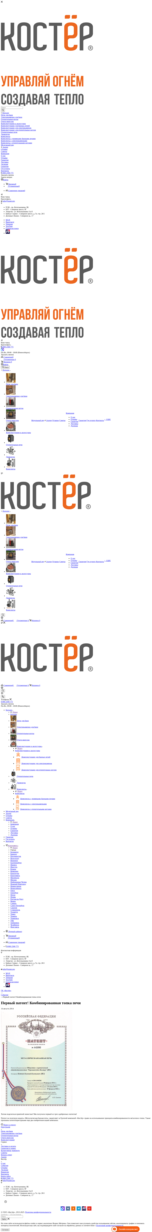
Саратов (13, 908)
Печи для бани (7, 1131)
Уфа (12, 921)
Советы (4, 1153)
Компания (14, 824)
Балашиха (14, 852)
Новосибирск (15, 888)
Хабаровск (14, 923)
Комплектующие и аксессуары (27, 751)
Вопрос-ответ (6, 1155)
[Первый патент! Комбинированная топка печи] (36, 1110)
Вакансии (5, 1172)
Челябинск (14, 925)
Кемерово (14, 871)
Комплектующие (8, 1140)
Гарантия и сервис (8, 1148)
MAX (8, 220)
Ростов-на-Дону (16, 899)
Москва (13, 880)
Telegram (9, 224)
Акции (4, 1157)
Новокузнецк (15, 886)
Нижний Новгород (18, 884)
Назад (15, 712)
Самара (13, 903)
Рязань (13, 901)
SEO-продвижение (15, 1214)
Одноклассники (12, 228)
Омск (12, 891)
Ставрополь (15, 910)
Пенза (12, 895)
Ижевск (13, 865)
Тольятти (14, 912)
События (4, 1166)
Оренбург (14, 893)
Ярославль (14, 927)
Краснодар (14, 873)
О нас (3, 1163)
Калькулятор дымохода (10, 1151)
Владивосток (15, 856)
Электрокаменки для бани (11, 1133)
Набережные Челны (18, 882)
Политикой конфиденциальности (109, 1226)
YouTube (9, 226)
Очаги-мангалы (7, 1138)
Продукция (5, 1127)
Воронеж (14, 861)
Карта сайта (6, 1176)
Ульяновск (14, 918)
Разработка (4, 1214)
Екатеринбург (16, 863)
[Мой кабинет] (2, 618)
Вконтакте (10, 222)
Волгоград (14, 858)
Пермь (13, 897)
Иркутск (13, 867)
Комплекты (19, 793)
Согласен (5, 1230)
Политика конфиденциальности (38, 1212)
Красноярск (15, 876)
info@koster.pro (9, 201)
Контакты (5, 1174)
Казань (13, 869)
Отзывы (4, 1168)
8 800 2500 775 (7, 173)
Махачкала (14, 878)
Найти (4, 1219)
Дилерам (4, 1170)
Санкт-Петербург (17, 906)
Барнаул (13, 854)
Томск (12, 914)
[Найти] (3, 110)
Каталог (13, 714)
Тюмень (13, 916)
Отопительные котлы (9, 1136)
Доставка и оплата (8, 1146)
